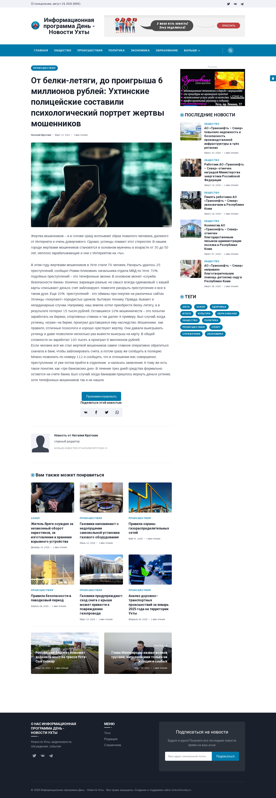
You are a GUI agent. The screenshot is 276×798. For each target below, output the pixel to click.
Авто (186, 306)
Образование (167, 50)
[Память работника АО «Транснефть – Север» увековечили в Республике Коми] (192, 203)
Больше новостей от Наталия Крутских (79, 448)
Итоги (186, 313)
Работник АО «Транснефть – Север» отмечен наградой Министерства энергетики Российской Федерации (224, 172)
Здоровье (219, 306)
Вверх (237, 790)
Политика (117, 50)
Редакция (111, 739)
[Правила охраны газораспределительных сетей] (150, 497)
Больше (190, 50)
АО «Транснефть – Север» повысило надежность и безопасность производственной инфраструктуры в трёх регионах (223, 137)
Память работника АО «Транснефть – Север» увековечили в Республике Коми (224, 202)
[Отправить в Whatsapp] (117, 412)
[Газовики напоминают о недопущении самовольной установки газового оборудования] (101, 497)
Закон (35, 518)
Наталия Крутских (41, 135)
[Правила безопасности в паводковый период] (52, 570)
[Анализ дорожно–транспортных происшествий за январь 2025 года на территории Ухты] (150, 570)
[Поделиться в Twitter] (106, 412)
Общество (62, 50)
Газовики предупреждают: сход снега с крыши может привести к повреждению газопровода (101, 604)
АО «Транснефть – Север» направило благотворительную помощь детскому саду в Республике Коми (223, 273)
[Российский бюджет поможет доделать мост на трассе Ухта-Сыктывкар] (65, 653)
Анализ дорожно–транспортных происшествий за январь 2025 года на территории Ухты (149, 604)
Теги (107, 733)
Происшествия (90, 50)
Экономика (140, 50)
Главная (41, 50)
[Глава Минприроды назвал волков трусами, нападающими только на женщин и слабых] (138, 653)
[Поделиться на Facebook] (96, 412)
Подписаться (225, 756)
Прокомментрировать (101, 396)
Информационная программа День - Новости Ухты (72, 790)
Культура (204, 313)
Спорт (216, 327)
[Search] (231, 50)
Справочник (191, 333)
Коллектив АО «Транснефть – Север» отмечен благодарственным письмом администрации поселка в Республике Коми (222, 237)
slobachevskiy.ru (181, 790)
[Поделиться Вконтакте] (85, 412)
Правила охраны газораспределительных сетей (149, 528)
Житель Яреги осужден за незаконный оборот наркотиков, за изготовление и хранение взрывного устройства (52, 532)
